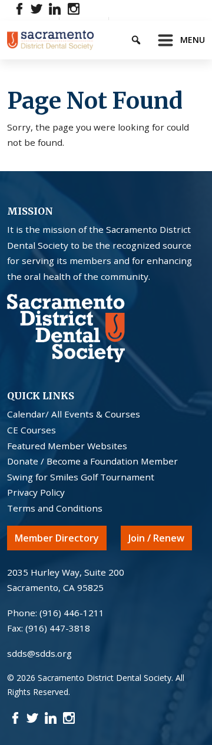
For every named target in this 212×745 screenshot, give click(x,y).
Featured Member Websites (67, 446)
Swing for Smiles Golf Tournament (80, 477)
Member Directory (57, 538)
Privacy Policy (36, 492)
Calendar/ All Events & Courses (73, 414)
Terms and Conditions (54, 508)
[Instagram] (73, 8)
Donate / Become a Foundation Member (92, 461)
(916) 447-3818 (57, 628)
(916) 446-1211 (71, 613)
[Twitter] (37, 8)
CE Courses (31, 430)
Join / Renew (156, 538)
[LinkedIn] (55, 8)
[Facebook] (20, 8)
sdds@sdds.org (39, 653)
